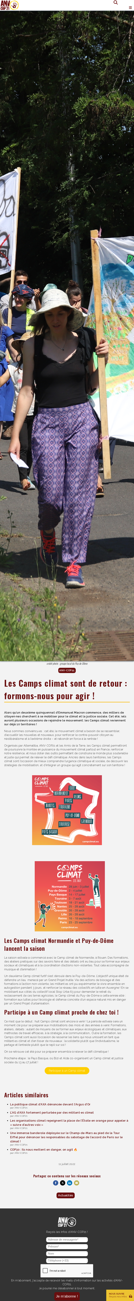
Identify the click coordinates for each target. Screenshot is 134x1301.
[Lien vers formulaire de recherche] (114, 2)
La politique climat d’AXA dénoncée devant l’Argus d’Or (50, 1104)
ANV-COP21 (67, 670)
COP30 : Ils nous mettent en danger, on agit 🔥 (43, 1149)
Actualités (65, 1195)
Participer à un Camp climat (67, 1070)
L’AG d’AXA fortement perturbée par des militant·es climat (52, 1112)
